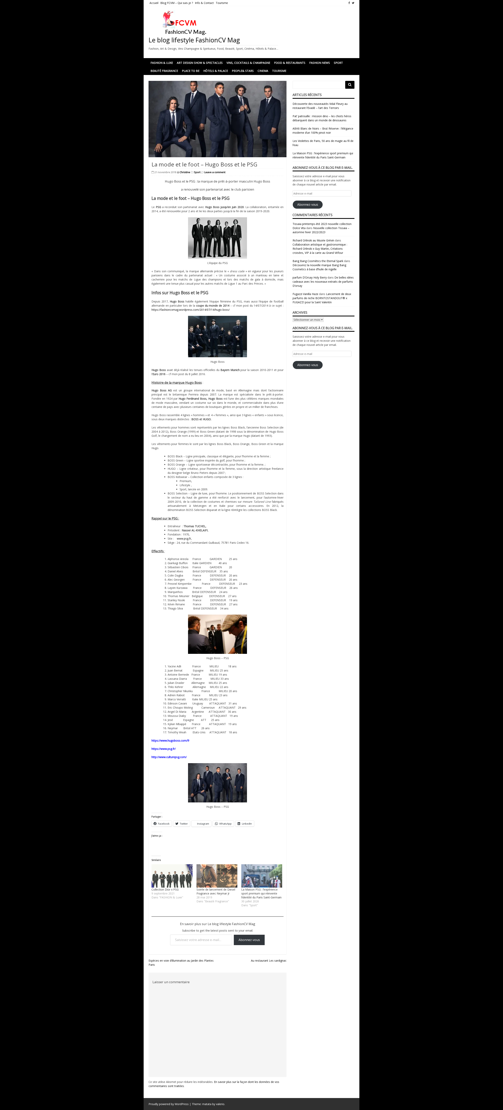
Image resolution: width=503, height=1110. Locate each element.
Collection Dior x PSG (165, 889)
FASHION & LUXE (162, 63)
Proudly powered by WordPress (169, 1104)
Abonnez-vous (249, 940)
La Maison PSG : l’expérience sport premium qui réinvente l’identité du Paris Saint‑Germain (261, 893)
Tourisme (222, 3)
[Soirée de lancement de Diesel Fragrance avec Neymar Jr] (216, 876)
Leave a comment (214, 172)
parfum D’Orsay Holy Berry (310, 277)
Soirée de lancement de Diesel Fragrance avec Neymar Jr (215, 891)
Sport (338, 63)
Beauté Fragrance (164, 71)
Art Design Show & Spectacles (200, 63)
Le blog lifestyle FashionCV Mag (194, 40)
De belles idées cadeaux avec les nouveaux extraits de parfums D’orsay (323, 282)
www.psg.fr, (184, 538)
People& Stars (243, 71)
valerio (220, 1104)
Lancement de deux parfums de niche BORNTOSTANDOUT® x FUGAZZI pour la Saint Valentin (322, 298)
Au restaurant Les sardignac (268, 960)
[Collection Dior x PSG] (171, 876)
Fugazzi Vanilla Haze (305, 294)
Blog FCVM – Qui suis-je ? (176, 3)
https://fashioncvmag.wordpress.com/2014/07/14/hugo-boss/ (190, 310)
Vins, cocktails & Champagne (248, 63)
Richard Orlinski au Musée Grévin (313, 240)
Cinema (263, 71)
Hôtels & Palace (215, 71)
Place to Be (190, 71)
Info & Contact (204, 3)
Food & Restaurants (289, 63)
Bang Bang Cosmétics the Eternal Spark (318, 261)
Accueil (154, 3)
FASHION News (319, 63)
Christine (185, 172)
